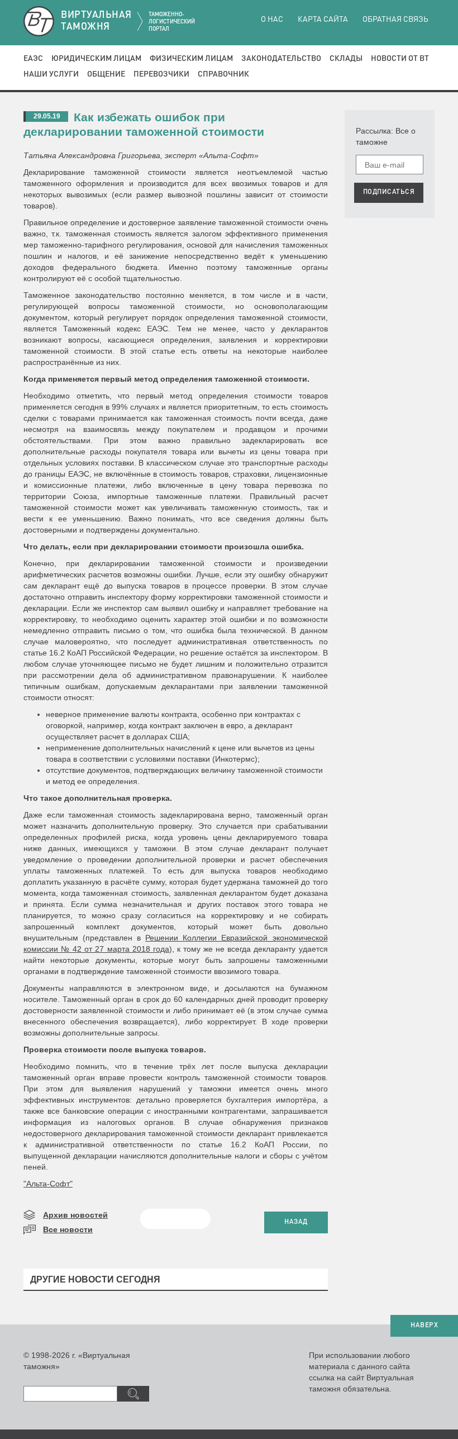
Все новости (68, 1229)
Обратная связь (395, 19)
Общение (106, 74)
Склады (346, 59)
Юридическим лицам (96, 59)
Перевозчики (161, 74)
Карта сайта (323, 19)
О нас (272, 19)
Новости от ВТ (400, 59)
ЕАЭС (33, 59)
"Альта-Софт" (48, 1183)
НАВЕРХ (424, 1325)
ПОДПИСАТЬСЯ (389, 192)
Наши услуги (51, 74)
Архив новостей (75, 1214)
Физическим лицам (191, 59)
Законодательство (281, 59)
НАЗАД (296, 1222)
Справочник (223, 74)
